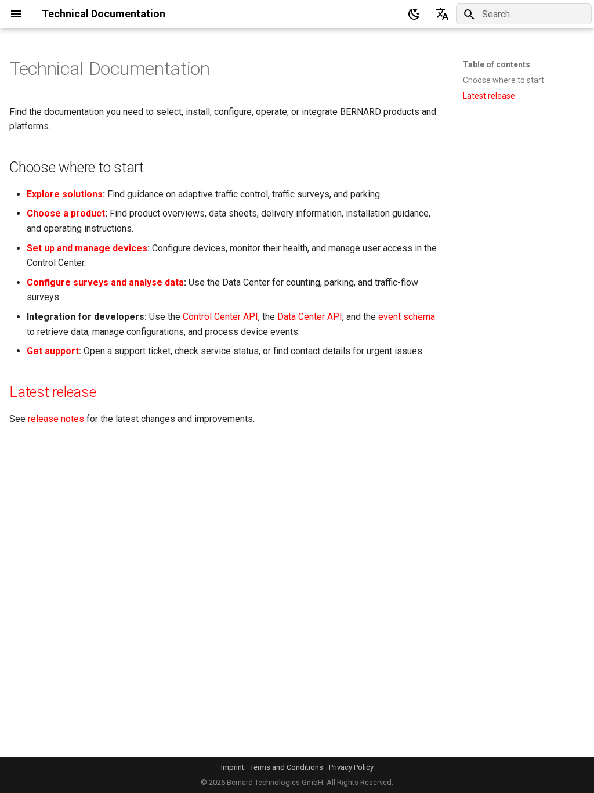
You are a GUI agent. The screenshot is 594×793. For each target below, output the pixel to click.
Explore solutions (65, 194)
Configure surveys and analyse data (105, 282)
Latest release (52, 392)
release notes (56, 418)
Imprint (232, 767)
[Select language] (442, 14)
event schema (406, 316)
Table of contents (496, 64)
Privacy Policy (351, 767)
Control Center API (220, 316)
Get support (53, 350)
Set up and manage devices (87, 248)
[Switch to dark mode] (414, 14)
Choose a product (66, 213)
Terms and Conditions (286, 767)
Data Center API (309, 316)
